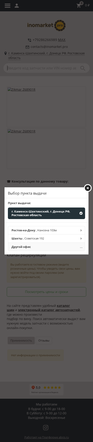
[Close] (88, 188)
